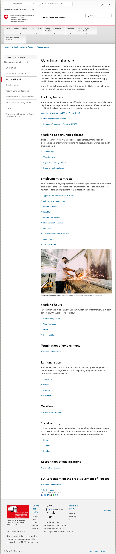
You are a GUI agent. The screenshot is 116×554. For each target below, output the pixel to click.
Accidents (47, 445)
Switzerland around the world (57, 4)
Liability (46, 212)
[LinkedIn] (48, 495)
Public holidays (49, 335)
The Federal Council (16, 4)
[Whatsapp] (53, 495)
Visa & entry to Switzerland (83, 29)
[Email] (56, 495)
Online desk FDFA (35, 508)
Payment (47, 395)
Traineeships (48, 151)
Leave (45, 329)
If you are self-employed (53, 168)
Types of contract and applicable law (58, 195)
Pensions (46, 451)
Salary (45, 385)
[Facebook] (42, 495)
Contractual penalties (52, 217)
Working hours (49, 324)
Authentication (49, 245)
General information (52, 352)
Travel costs (48, 379)
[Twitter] (45, 495)
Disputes (46, 228)
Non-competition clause (53, 223)
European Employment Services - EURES (60, 124)
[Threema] (51, 495)
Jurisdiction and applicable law (56, 234)
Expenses (47, 390)
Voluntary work (49, 157)
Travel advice (36, 28)
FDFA (34, 4)
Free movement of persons (54, 118)
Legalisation (48, 239)
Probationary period (51, 318)
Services (70, 28)
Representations (20, 28)
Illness (45, 440)
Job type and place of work (54, 201)
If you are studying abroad (54, 162)
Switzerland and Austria (12, 38)
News (8, 28)
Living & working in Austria (53, 29)
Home (6, 47)
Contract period (49, 206)
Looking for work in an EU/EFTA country (59, 113)
